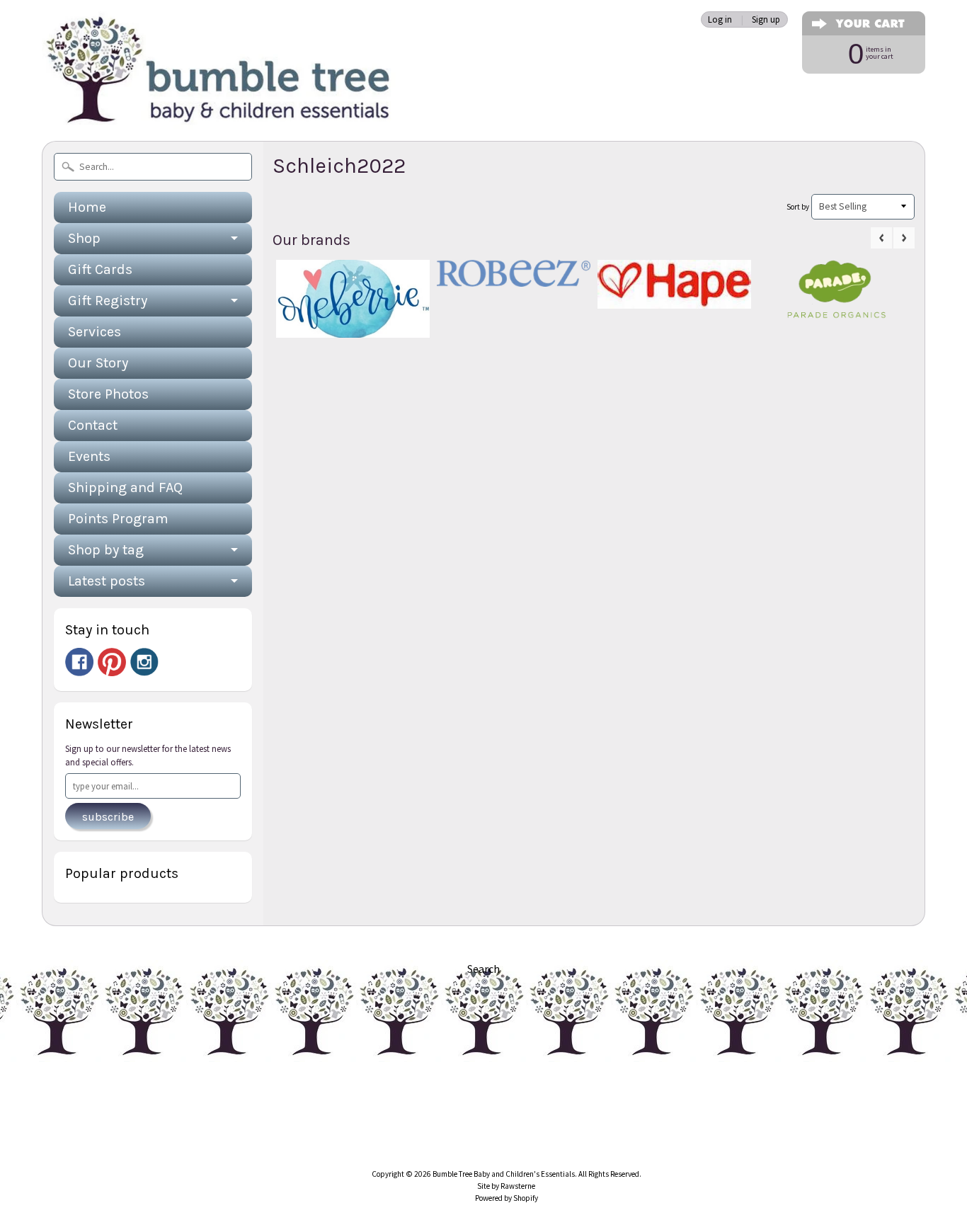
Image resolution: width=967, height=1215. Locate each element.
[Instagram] (144, 662)
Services (94, 332)
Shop (84, 238)
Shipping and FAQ (125, 487)
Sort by (797, 207)
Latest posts (106, 581)
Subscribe (108, 816)
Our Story (98, 363)
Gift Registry (107, 300)
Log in (720, 19)
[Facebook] (79, 662)
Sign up (766, 19)
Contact (93, 425)
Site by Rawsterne (506, 1186)
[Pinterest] (112, 662)
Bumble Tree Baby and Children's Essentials (504, 1174)
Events (89, 456)
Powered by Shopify (506, 1198)
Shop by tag (106, 550)
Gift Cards (100, 269)
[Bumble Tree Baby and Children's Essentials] (219, 110)
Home (87, 207)
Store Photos (108, 394)
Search (483, 969)
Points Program (118, 518)
